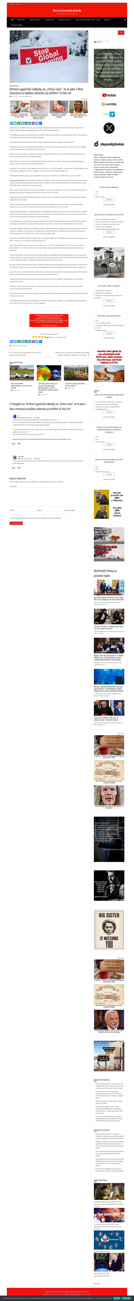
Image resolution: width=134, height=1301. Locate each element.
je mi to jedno (100, 197)
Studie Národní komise (17, 180)
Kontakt (106, 20)
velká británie (23, 345)
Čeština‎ (99, 42)
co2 (18, 345)
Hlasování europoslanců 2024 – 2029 (87, 20)
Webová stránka (69, 510)
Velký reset (20, 20)
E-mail (39, 510)
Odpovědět (37, 417)
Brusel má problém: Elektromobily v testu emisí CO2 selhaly (21, 385)
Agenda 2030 (49, 20)
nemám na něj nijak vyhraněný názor (108, 224)
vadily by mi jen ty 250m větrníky (107, 404)
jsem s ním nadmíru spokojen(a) (106, 219)
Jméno (12, 510)
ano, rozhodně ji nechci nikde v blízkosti (108, 402)
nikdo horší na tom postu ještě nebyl (107, 229)
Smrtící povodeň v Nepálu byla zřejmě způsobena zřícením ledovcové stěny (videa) (110, 1153)
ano (97, 192)
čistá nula (13, 345)
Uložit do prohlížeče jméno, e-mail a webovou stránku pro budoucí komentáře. (36, 518)
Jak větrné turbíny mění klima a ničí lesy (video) (75, 384)
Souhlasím (117, 1298)
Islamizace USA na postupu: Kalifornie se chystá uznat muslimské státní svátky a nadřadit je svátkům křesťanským (110, 1136)
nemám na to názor (102, 471)
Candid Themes (86, 1294)
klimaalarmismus (14, 85)
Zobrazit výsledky (109, 204)
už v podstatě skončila (103, 323)
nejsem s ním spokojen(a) (104, 227)
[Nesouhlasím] (132, 1298)
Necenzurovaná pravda (67, 10)
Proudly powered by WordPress (52, 1294)
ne (97, 194)
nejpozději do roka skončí (104, 290)
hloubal (98, 1134)
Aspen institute (35, 20)
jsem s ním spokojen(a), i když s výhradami (109, 222)
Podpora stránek (16, 25)
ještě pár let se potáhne (103, 293)
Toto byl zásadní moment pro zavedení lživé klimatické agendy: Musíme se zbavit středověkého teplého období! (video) (48, 387)
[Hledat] (121, 32)
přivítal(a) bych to (101, 409)
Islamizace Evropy (64, 20)
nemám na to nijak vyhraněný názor (107, 407)
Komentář (13, 486)
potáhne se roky (101, 330)
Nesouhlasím (126, 1298)
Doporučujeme (98, 1276)
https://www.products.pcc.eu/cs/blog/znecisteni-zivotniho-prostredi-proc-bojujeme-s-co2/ (41, 439)
